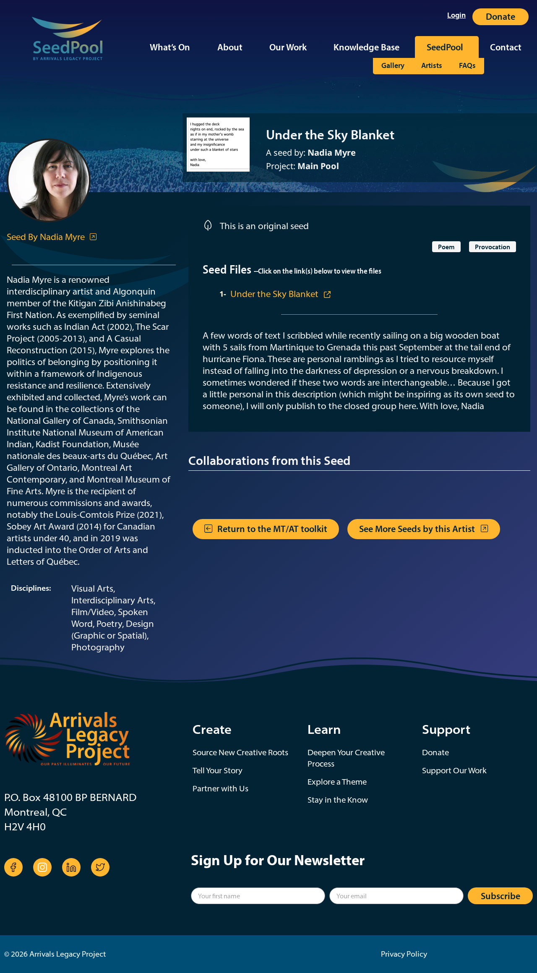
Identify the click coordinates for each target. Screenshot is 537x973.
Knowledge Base (366, 47)
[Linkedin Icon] (71, 867)
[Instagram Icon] (42, 867)
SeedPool (445, 47)
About (229, 47)
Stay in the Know (338, 800)
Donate (435, 752)
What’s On (170, 47)
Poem (446, 247)
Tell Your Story (217, 770)
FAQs (467, 65)
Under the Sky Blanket (275, 293)
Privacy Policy (404, 954)
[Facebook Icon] (13, 867)
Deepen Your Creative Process (346, 758)
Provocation (492, 247)
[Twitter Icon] (100, 867)
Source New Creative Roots (240, 752)
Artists (431, 65)
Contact (505, 47)
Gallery (392, 65)
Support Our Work (454, 770)
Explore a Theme (337, 782)
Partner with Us (220, 788)
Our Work (288, 47)
